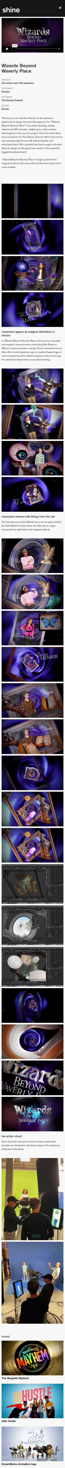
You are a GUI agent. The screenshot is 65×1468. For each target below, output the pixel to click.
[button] (60, 8)
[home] (12, 10)
